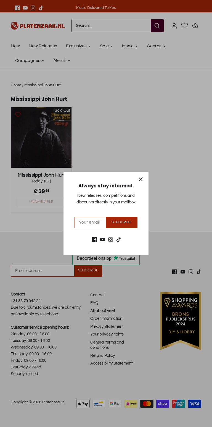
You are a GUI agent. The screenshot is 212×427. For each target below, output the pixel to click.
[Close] (141, 179)
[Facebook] (94, 239)
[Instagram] (110, 239)
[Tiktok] (118, 239)
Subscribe (122, 222)
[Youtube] (102, 239)
